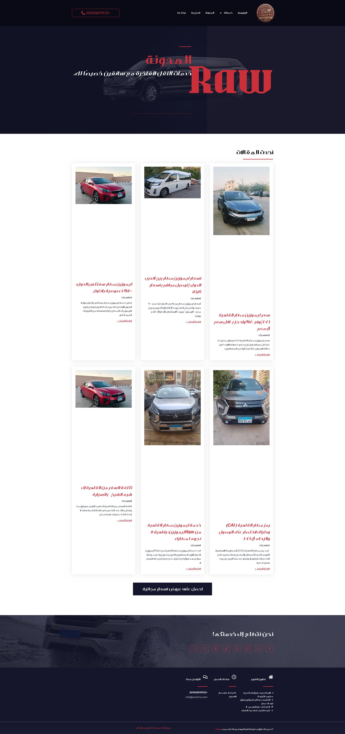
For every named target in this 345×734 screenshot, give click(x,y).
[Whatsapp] (258, 648)
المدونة (209, 12)
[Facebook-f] (269, 648)
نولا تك (218, 729)
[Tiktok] (226, 648)
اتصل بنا (195, 12)
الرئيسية (242, 12)
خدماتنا (228, 12)
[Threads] (237, 648)
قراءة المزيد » (262, 354)
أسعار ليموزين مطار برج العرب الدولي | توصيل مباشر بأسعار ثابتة (172, 285)
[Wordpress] (215, 648)
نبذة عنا (181, 12)
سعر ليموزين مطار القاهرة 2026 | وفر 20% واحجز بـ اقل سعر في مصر (241, 322)
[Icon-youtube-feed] (194, 648)
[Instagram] (248, 648)
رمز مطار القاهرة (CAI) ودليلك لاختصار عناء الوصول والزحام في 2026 (244, 532)
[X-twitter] (204, 648)
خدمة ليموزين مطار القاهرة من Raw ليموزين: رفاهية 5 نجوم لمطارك (174, 532)
